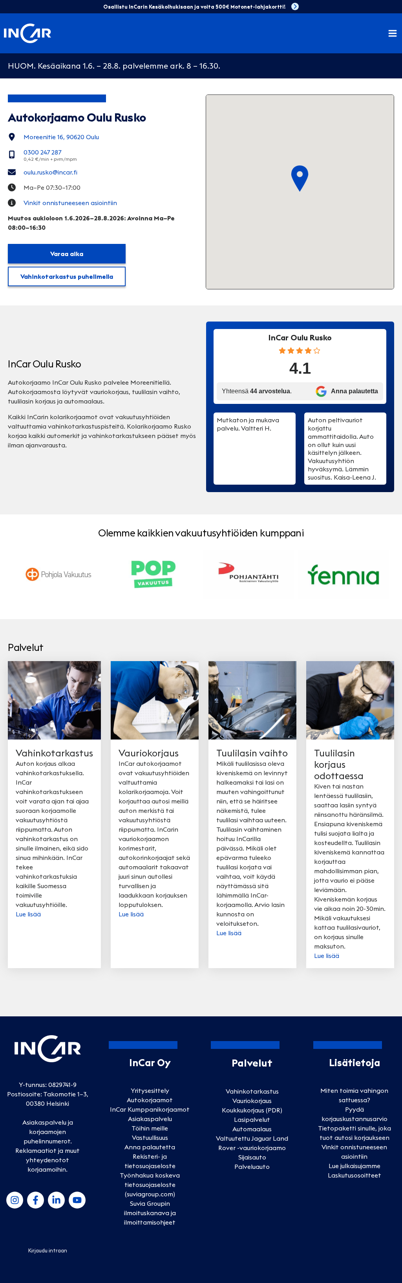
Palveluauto (252, 1166)
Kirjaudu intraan (47, 1250)
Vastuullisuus (150, 1137)
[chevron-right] (295, 6)
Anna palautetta (149, 1147)
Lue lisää (28, 914)
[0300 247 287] (42, 154)
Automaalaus (252, 1129)
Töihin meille (150, 1128)
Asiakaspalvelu (150, 1119)
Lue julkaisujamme (354, 1166)
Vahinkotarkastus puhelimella (66, 276)
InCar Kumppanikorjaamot (150, 1109)
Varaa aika (66, 254)
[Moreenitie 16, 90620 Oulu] (53, 137)
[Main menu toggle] (392, 33)
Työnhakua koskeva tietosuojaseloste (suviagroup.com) (150, 1184)
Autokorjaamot (150, 1100)
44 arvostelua (270, 391)
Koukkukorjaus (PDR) (252, 1110)
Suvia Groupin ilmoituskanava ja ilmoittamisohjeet (150, 1212)
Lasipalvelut (252, 1119)
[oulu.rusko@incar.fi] (42, 172)
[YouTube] (77, 1200)
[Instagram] (14, 1200)
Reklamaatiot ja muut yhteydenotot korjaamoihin (47, 1160)
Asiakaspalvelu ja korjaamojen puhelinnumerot (47, 1131)
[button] (300, 178)
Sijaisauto (252, 1157)
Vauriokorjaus (252, 1101)
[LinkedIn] (56, 1200)
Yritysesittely (150, 1090)
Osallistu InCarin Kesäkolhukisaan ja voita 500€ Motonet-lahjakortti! (194, 7)
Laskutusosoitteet (354, 1175)
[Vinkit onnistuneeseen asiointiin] (62, 202)
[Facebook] (35, 1200)
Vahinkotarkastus (252, 1091)
